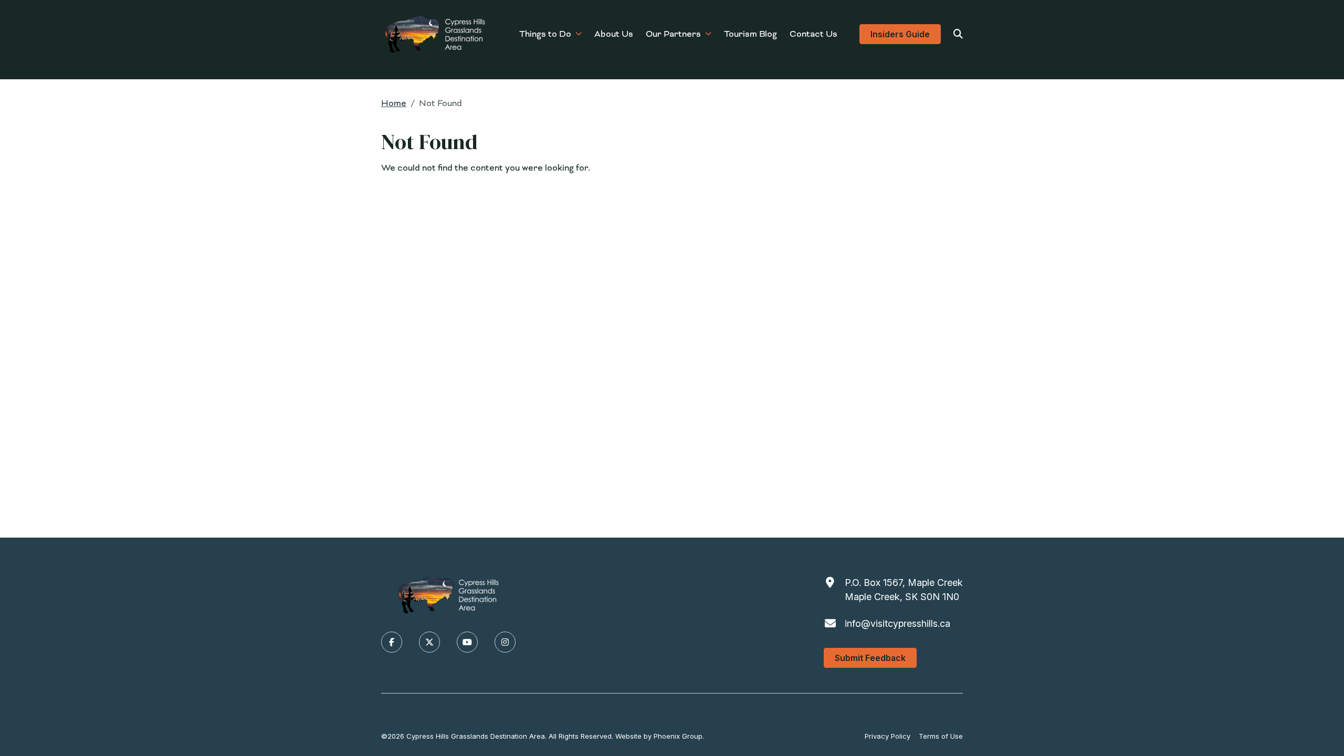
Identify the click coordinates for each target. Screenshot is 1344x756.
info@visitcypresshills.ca (897, 623)
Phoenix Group (678, 736)
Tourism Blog (750, 33)
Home (393, 103)
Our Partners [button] (673, 33)
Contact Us (813, 33)
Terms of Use (941, 736)
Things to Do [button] (545, 33)
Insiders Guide (900, 34)
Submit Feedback (870, 658)
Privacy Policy (887, 736)
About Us (613, 33)
